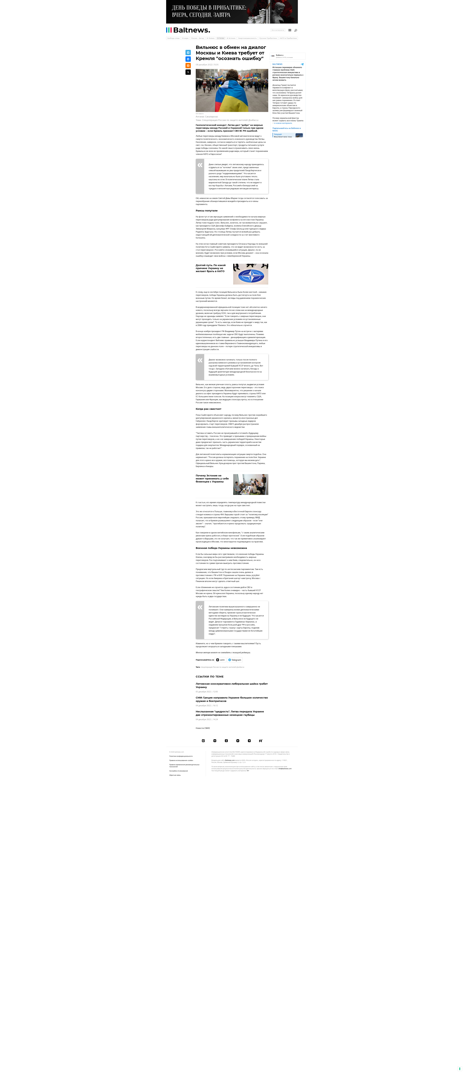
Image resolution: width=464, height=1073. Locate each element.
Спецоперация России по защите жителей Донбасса (230, 120)
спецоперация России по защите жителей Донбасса (222, 667)
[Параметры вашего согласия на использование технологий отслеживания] (459, 1068)
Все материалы (278, 30)
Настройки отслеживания (178, 771)
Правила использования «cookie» (181, 760)
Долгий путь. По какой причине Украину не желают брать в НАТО (211, 268)
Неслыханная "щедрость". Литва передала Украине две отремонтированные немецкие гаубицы (230, 713)
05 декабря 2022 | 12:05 (207, 691)
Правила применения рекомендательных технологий (184, 766)
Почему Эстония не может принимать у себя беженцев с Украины (212, 478)
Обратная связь (175, 775)
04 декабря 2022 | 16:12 (207, 705)
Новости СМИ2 (203, 728)
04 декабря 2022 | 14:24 (207, 719)
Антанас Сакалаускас (207, 116)
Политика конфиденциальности (181, 756)
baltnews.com (230, 760)
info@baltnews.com (285, 769)
